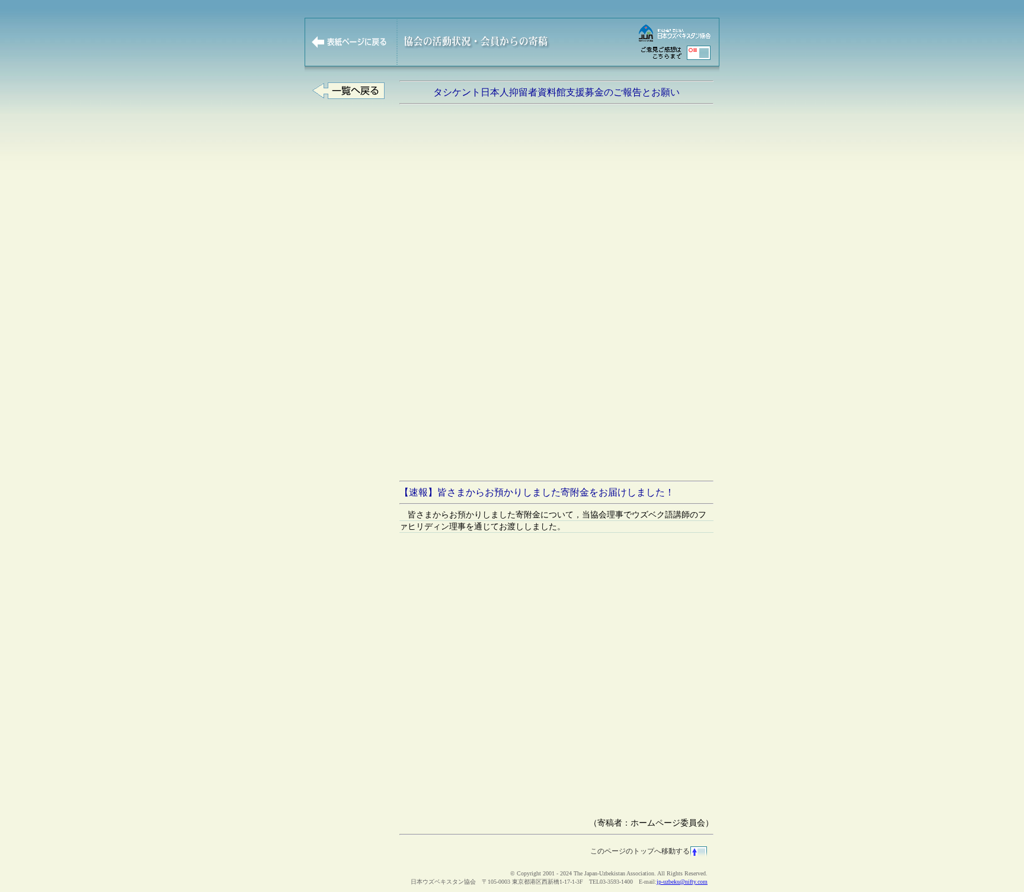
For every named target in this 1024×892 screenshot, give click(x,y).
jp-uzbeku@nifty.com (682, 881)
